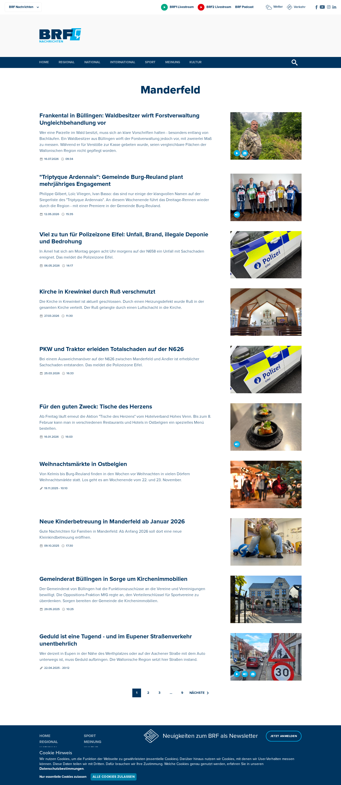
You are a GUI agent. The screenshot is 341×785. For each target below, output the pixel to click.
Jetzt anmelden (283, 736)
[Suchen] (295, 62)
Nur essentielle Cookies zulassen (63, 777)
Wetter (278, 7)
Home (44, 62)
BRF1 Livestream (182, 7)
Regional (67, 62)
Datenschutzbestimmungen (61, 769)
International (122, 62)
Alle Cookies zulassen (114, 777)
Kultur (195, 62)
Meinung (172, 62)
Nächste (197, 693)
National (92, 62)
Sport (150, 62)
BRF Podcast (244, 7)
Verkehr (300, 7)
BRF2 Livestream (218, 7)
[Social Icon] (317, 7)
